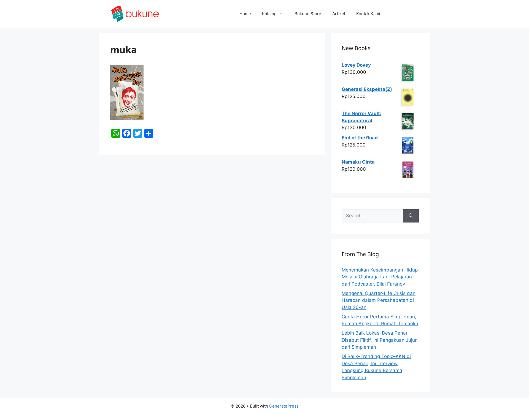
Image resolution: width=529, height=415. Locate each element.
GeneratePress (284, 406)
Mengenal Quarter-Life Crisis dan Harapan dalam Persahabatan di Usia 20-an (378, 300)
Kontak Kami (368, 13)
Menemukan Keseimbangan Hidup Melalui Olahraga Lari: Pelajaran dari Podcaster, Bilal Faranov (380, 277)
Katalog (269, 13)
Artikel (338, 13)
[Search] (411, 216)
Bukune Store (308, 13)
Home (245, 13)
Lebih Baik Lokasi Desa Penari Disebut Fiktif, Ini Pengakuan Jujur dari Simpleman (379, 340)
